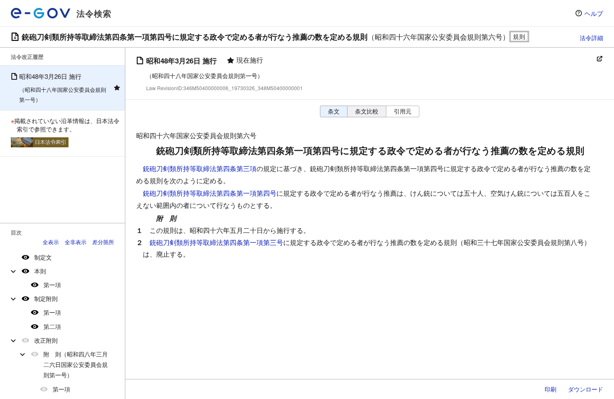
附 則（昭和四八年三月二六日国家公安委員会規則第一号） (75, 364)
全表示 (51, 242)
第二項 (52, 326)
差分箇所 (103, 242)
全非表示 (75, 242)
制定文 (43, 257)
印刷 (550, 389)
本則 (40, 271)
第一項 (52, 284)
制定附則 (46, 298)
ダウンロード (585, 389)
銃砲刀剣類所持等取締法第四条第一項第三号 (216, 242)
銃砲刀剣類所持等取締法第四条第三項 (199, 168)
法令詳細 (591, 37)
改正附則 (46, 340)
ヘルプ (593, 13)
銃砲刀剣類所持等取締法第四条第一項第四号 (210, 193)
